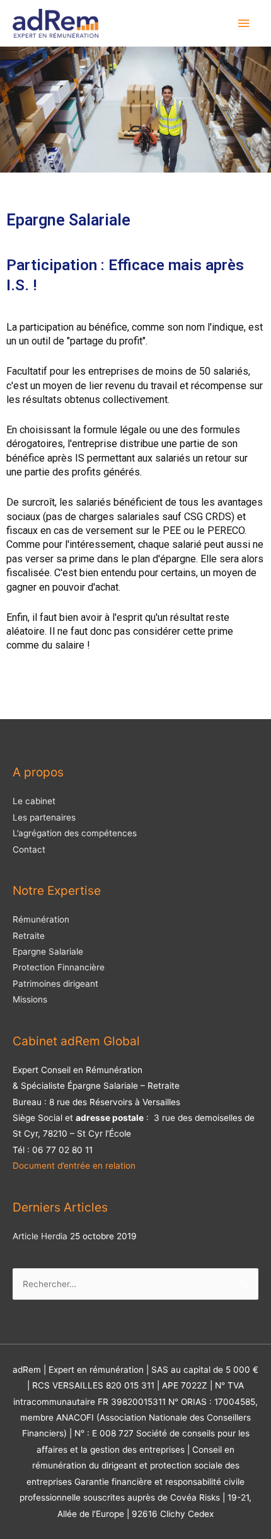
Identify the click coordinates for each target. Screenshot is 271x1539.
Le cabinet (34, 801)
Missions (30, 999)
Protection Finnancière (59, 967)
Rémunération (41, 919)
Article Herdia (40, 1236)
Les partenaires (44, 817)
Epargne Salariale (48, 951)
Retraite (29, 936)
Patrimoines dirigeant (55, 984)
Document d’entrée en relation (74, 1166)
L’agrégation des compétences (75, 833)
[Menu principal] (243, 23)
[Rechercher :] (135, 1284)
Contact (29, 849)
